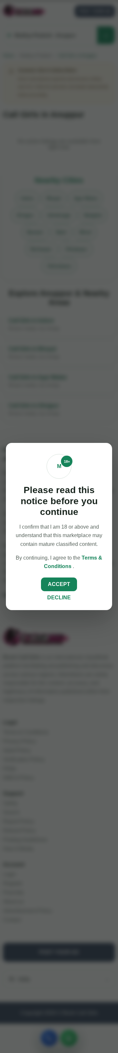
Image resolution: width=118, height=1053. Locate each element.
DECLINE (59, 597)
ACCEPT (59, 584)
